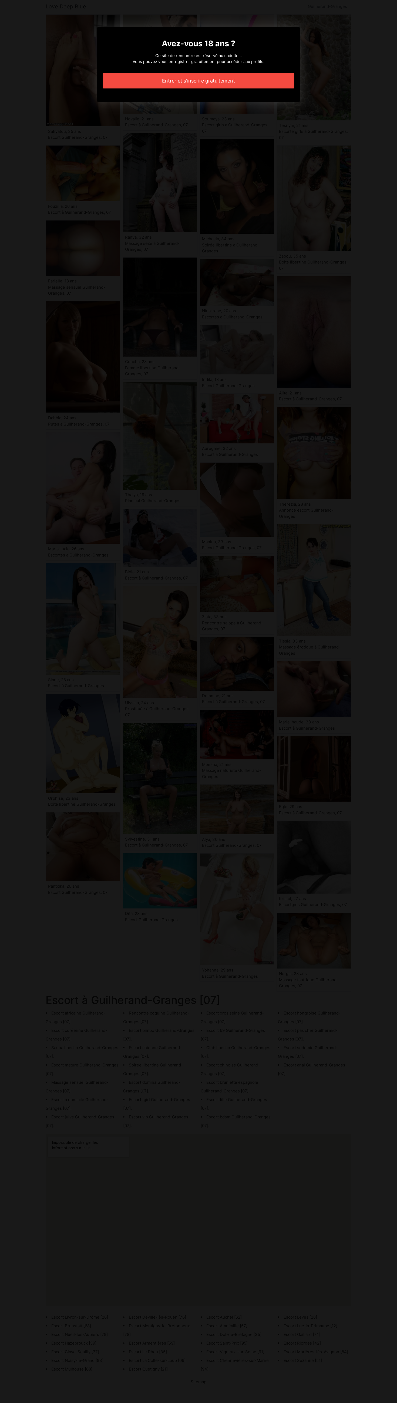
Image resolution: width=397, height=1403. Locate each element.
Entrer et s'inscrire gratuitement (198, 81)
